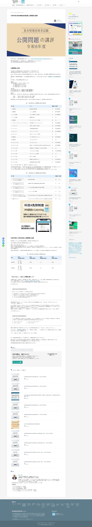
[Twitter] (3, 241)
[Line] (3, 245)
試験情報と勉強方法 (31, 5)
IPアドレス (77, 253)
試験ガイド (79, 251)
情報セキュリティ (72, 247)
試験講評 (72, 245)
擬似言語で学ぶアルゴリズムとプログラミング (43, 506)
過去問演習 (71, 242)
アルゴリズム (75, 242)
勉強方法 (71, 243)
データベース (73, 253)
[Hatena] (3, 243)
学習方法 (77, 248)
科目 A (77, 243)
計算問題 (80, 246)
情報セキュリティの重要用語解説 (53, 505)
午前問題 (75, 245)
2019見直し (76, 251)
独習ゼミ (12, 12)
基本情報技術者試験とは (20, 5)
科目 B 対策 (48, 5)
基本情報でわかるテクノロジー (77, 505)
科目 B (74, 243)
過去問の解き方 (74, 252)
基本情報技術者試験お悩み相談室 (24, 505)
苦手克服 (55, 5)
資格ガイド (23, 12)
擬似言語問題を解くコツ (48, 505)
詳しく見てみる (17, 362)
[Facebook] (3, 238)
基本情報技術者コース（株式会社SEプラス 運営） (59, 514)
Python (74, 248)
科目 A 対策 (40, 5)
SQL (78, 252)
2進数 (76, 247)
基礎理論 (70, 252)
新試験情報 (77, 246)
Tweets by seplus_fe (72, 257)
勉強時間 (71, 251)
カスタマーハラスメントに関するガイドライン (26, 519)
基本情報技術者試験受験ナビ (17, 12)
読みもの (62, 5)
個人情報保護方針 (15, 519)
